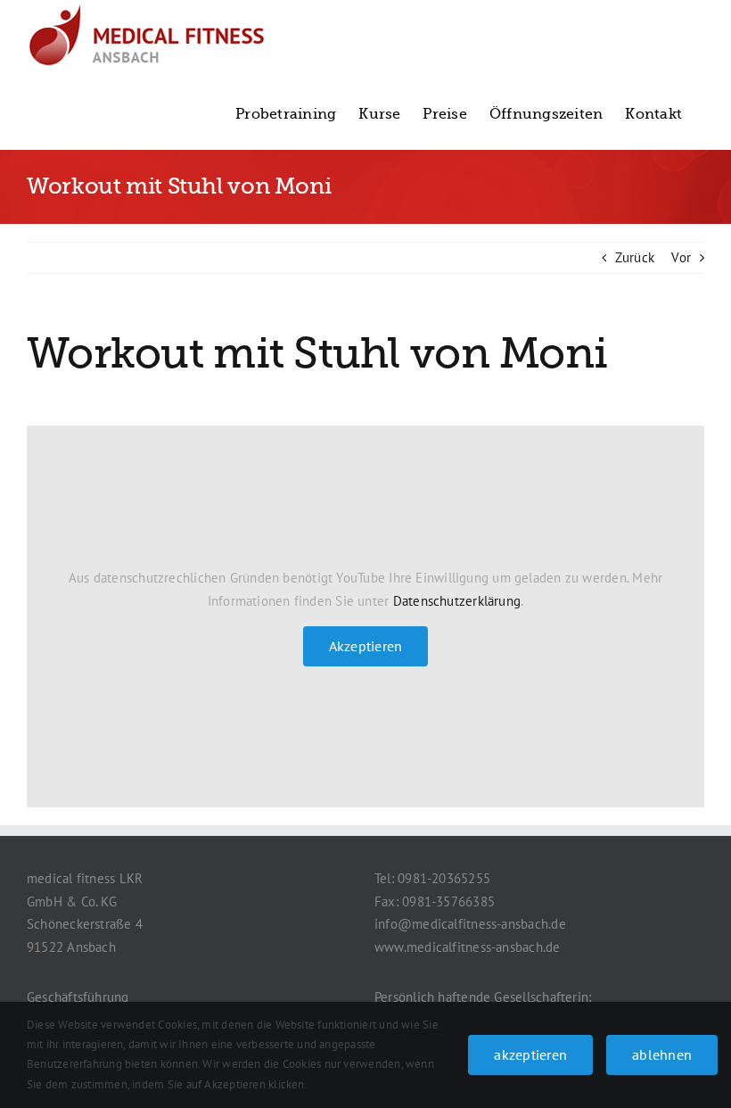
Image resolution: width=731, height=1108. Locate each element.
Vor (681, 257)
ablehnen (662, 1054)
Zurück (634, 257)
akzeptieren (530, 1054)
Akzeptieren (366, 646)
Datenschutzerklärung (457, 600)
